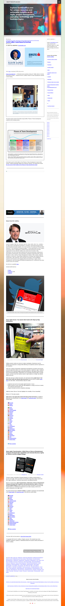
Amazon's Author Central (52, 59)
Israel (10, 422)
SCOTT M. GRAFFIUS (11, 576)
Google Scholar (50, 67)
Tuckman (20, 570)
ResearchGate (50, 90)
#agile (11, 557)
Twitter (9, 270)
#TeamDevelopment (36, 568)
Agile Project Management (28, 557)
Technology (11, 570)
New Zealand (12, 430)
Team (41, 566)
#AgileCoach (20, 557)
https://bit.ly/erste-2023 (26, 536)
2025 (48, 123)
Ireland (10, 420)
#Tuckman (25, 570)
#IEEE (32, 565)
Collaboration (15, 560)
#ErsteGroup (20, 561)
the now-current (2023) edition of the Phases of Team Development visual (21, 164)
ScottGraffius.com (22, 45)
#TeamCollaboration (20, 568)
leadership (8, 562)
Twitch (49, 100)
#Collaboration (21, 560)
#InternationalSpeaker (36, 561)
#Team (7, 568)
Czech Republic (12, 410)
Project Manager (23, 564)
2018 (48, 133)
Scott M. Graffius (50, 56)
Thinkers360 (50, 98)
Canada (11, 408)
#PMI (27, 565)
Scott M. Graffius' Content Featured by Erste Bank (18, 42)
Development (27, 560)
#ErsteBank (11, 561)
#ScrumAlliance (9, 566)
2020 (48, 130)
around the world (32, 398)
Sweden (11, 434)
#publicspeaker (9, 565)
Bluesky (49, 62)
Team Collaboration (12, 568)
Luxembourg (12, 426)
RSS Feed (49, 138)
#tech (8, 570)
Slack (49, 95)
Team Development (28, 568)
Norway (11, 431)
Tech (43, 569)
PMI (24, 565)
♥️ (32, 603)
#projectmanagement (15, 564)
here (9, 71)
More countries (12, 443)
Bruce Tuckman (23, 558)
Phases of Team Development (21, 562)
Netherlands (12, 428)
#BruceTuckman (29, 558)
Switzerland (11, 435)
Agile (9, 557)
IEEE (29, 565)
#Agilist (7, 572)
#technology (16, 570)
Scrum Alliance (35, 565)
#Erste (40, 560)
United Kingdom (12, 438)
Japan (10, 424)
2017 (48, 134)
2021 (48, 129)
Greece (11, 416)
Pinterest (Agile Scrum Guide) (53, 82)
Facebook (10, 271)
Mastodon (49, 79)
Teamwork (35, 569)
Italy (10, 423)
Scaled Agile (14, 566)
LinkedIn (10, 272)
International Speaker (27, 561)
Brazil (10, 407)
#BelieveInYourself (16, 558)
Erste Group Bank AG (10, 74)
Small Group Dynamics (26, 566)
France (10, 414)
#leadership (13, 562)
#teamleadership (14, 569)
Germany (11, 415)
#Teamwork (39, 569)
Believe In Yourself (9, 558)
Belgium (11, 405)
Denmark (11, 411)
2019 (48, 132)
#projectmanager (30, 564)
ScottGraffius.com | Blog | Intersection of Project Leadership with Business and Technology (22, 40)
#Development (33, 560)
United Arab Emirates (13, 522)
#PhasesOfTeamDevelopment (32, 562)
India (10, 419)
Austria (10, 404)
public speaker (36, 564)
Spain (10, 432)
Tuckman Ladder (30, 570)
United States (24, 398)
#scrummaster (20, 565)
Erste (37, 560)
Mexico (10, 427)
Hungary (11, 418)
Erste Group (15, 561)
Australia (11, 402)
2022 (48, 127)
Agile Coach (15, 557)
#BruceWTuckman (9, 560)
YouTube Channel (51, 106)
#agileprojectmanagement (38, 557)
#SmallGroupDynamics (35, 566)
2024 (48, 125)
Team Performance (21, 569)
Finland (11, 412)
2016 (48, 136)
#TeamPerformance (28, 569)
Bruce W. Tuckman (36, 558)
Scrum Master (14, 565)
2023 (48, 126)
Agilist (42, 570)
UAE (10, 436)
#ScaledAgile (19, 566)
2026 (48, 122)
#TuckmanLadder (37, 570)
